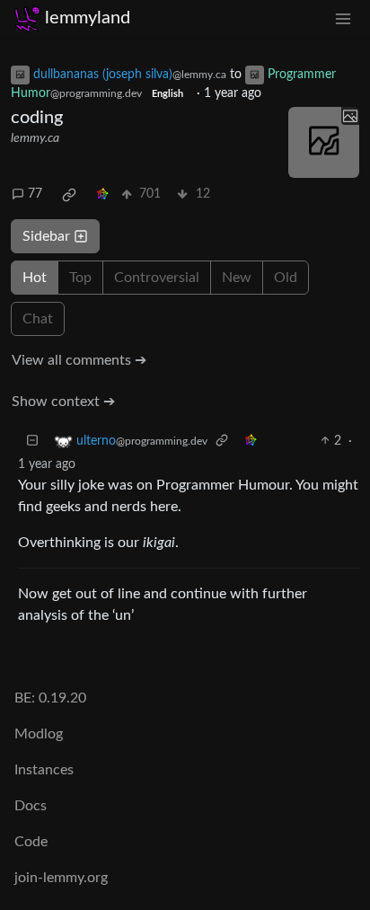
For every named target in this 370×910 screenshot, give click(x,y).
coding (37, 118)
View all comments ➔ (79, 360)
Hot (34, 277)
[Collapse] (32, 441)
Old (285, 277)
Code (31, 842)
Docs (30, 806)
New (236, 277)
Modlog (38, 734)
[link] (69, 195)
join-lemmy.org (61, 877)
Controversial (156, 277)
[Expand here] (323, 142)
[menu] (343, 18)
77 (35, 194)
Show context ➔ (63, 401)
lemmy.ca (35, 138)
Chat (37, 319)
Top (80, 277)
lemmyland (87, 18)
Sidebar (46, 236)
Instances (44, 770)
